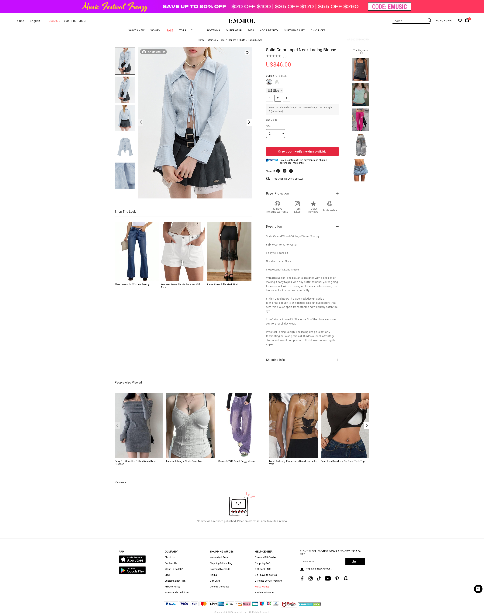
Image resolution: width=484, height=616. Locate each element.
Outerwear (234, 30)
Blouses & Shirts (236, 40)
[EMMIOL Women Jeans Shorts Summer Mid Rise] (183, 251)
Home (201, 40)
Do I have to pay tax (266, 574)
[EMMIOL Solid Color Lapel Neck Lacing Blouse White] (276, 83)
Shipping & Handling (221, 563)
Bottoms (213, 30)
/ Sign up (447, 20)
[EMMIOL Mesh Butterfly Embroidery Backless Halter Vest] (293, 425)
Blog (167, 574)
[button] (366, 425)
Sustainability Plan (175, 580)
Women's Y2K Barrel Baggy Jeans (236, 461)
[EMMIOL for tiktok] (318, 578)
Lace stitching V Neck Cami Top (184, 461)
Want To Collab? (174, 569)
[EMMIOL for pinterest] (337, 578)
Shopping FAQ (263, 563)
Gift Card (215, 580)
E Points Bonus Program (268, 580)
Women (155, 30)
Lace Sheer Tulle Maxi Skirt (222, 284)
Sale (170, 30)
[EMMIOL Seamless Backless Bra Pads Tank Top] (345, 425)
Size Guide (271, 120)
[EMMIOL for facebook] (302, 578)
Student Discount (264, 592)
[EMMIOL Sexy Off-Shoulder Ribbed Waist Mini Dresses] (139, 425)
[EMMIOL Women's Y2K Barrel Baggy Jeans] (242, 425)
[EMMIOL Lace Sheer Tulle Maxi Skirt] (229, 251)
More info (298, 162)
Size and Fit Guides (265, 557)
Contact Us (171, 563)
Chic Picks (318, 30)
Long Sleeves (255, 40)
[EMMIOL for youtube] (328, 578)
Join (355, 561)
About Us (170, 557)
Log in (438, 20)
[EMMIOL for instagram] (311, 578)
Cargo (196, 30)
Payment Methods (220, 569)
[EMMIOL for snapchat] (345, 578)
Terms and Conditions (177, 592)
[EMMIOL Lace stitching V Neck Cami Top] (190, 425)
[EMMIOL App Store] (132, 562)
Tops (182, 30)
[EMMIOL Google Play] (132, 573)
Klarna (213, 574)
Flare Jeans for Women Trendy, (132, 284)
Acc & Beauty (269, 30)
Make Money (262, 586)
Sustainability (294, 30)
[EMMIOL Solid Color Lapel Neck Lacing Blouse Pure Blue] (269, 83)
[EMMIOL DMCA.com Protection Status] (309, 606)
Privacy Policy (172, 586)
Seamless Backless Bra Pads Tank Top (343, 461)
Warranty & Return (220, 557)
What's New (136, 30)
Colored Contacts (219, 586)
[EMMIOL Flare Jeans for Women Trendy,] (137, 251)
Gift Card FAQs (263, 569)
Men (251, 30)
